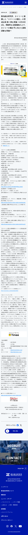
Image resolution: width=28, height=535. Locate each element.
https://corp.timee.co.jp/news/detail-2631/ (9, 290)
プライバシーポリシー (7, 520)
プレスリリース (6, 502)
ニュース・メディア (12, 7)
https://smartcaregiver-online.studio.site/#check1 (13, 224)
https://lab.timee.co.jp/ (16, 352)
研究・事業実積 (14, 505)
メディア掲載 (16, 502)
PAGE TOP (21, 468)
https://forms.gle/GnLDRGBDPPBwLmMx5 (12, 186)
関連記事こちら (6, 145)
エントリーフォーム (7, 512)
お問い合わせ (4, 516)
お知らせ (20, 7)
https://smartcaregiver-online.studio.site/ (11, 395)
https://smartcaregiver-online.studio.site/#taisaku (13, 202)
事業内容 (3, 494)
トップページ (3, 7)
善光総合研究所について (7, 490)
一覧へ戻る (15, 431)
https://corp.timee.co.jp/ (16, 350)
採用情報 (3, 509)
